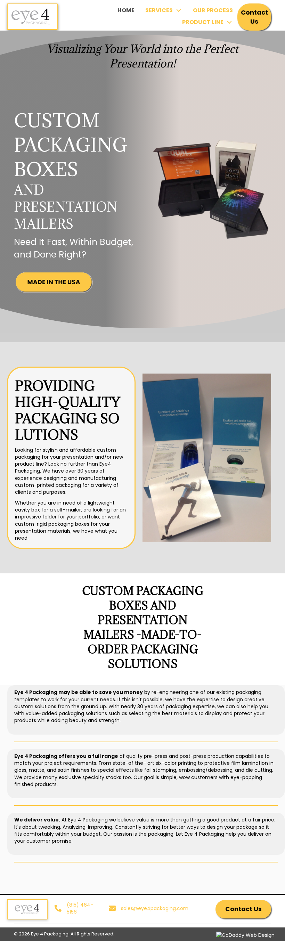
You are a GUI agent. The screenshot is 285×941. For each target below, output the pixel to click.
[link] (126, 10)
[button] (254, 17)
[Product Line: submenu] (229, 22)
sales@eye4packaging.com (154, 908)
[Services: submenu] (178, 10)
